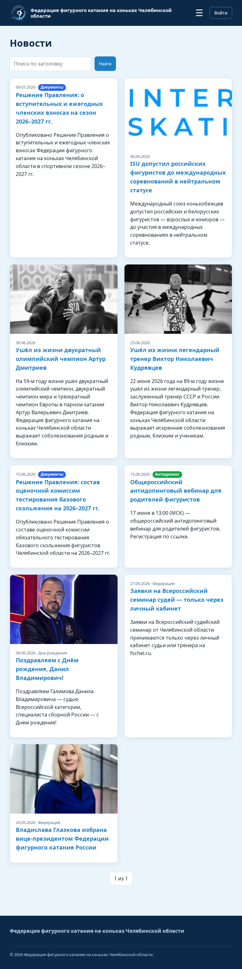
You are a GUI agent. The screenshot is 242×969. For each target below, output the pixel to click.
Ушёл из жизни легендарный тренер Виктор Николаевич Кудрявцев (174, 358)
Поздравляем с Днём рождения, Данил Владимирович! (47, 669)
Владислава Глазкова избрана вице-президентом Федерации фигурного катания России (62, 838)
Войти (221, 13)
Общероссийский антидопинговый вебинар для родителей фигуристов (176, 490)
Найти (105, 63)
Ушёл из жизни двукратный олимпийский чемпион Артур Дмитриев (61, 358)
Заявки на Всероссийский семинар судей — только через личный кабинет (176, 599)
